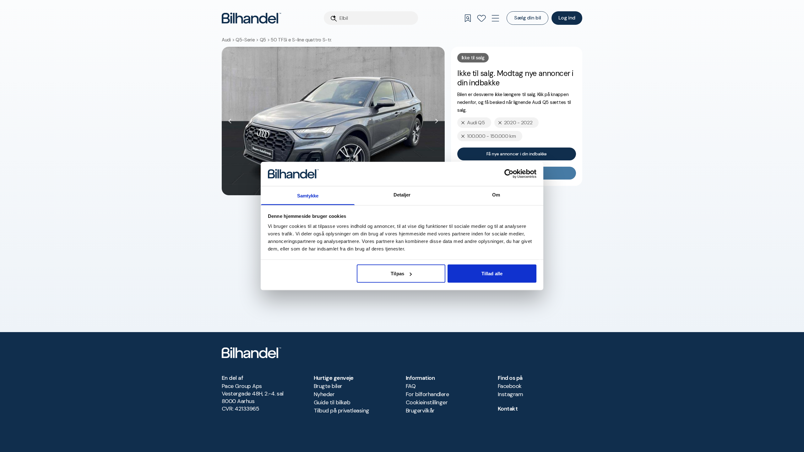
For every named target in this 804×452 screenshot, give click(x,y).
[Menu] (495, 18)
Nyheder (324, 394)
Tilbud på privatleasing (341, 410)
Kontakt (508, 408)
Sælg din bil (527, 17)
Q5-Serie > (248, 40)
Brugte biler (328, 386)
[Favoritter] (481, 18)
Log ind (566, 17)
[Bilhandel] (251, 18)
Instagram (510, 394)
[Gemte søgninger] (468, 18)
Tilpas (397, 273)
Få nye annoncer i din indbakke (516, 154)
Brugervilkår (420, 410)
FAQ (411, 386)
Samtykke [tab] (308, 195)
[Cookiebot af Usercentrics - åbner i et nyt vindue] (508, 174)
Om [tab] (496, 194)
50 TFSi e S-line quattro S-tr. (301, 40)
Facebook (510, 386)
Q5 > (265, 40)
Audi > (229, 40)
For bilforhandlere (427, 394)
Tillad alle (492, 273)
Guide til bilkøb (332, 402)
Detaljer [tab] (402, 194)
